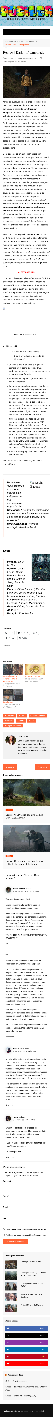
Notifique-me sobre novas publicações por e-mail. (26, 1235)
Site (4, 1218)
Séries (23, 62)
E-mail (6, 1207)
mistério (9, 721)
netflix (21, 721)
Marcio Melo (18, 1049)
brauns (16, 1117)
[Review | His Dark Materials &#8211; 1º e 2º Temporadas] (13, 669)
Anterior (11, 767)
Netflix (17, 62)
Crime (23, 716)
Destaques (9, 62)
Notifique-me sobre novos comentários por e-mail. (26, 1229)
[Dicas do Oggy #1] (35, 669)
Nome (6, 1196)
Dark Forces (8, 702)
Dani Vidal (9, 58)
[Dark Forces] (13, 695)
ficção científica (38, 716)
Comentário (8, 1181)
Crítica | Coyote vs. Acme (31, 1262)
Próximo (41, 767)
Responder (10, 1037)
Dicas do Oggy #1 (32, 676)
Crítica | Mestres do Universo (32, 1305)
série (32, 721)
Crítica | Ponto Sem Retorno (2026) (20, 1396)
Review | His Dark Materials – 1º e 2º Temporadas (10, 678)
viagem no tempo (13, 726)
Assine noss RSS (15, 1375)
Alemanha (10, 716)
